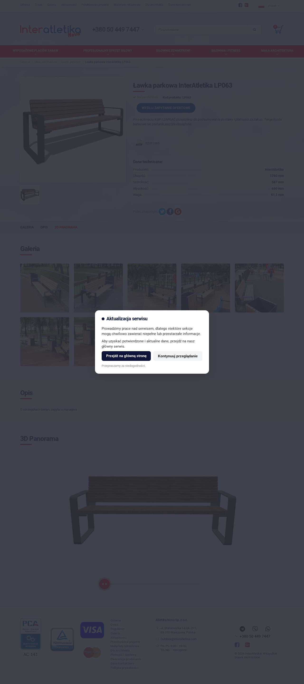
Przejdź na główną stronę (126, 356)
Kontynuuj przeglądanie (178, 356)
